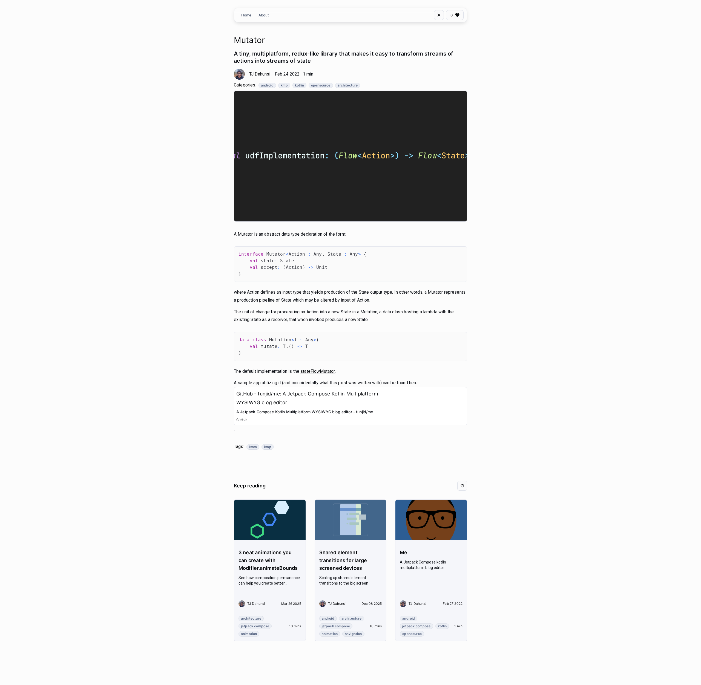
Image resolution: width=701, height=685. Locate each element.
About (263, 15)
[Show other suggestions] (462, 486)
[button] (251, 618)
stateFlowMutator (317, 371)
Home (246, 15)
